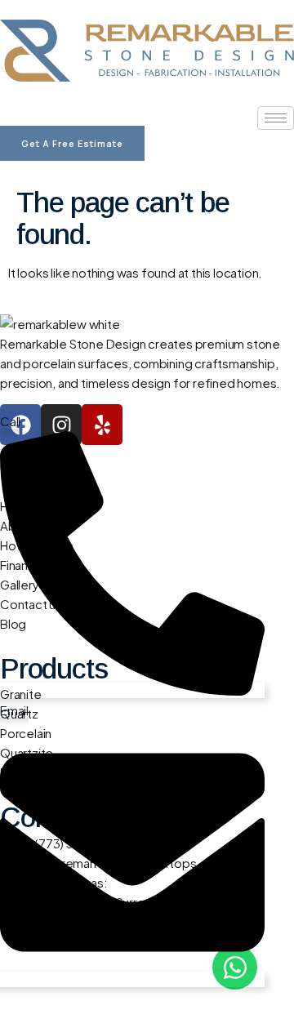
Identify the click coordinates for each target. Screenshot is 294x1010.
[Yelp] (102, 424)
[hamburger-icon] (275, 118)
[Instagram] (61, 424)
